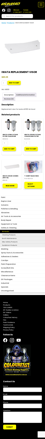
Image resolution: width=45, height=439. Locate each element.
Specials (4, 287)
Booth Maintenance (9, 238)
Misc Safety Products (9, 242)
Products (10, 23)
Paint (3, 197)
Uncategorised (7, 291)
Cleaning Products (8, 235)
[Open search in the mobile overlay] (17, 16)
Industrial (5, 283)
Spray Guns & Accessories (12, 252)
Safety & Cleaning (8, 228)
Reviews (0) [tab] (9, 99)
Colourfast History (10, 317)
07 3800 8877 (17, 11)
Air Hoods (5, 231)
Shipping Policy (9, 327)
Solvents (4, 205)
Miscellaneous (7, 272)
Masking (4, 249)
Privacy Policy (8, 330)
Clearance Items (8, 275)
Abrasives (5, 212)
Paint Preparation (8, 264)
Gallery (5, 315)
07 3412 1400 (27, 11)
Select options (31, 185)
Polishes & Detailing (9, 209)
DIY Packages (6, 279)
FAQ (4, 320)
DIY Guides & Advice (11, 310)
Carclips (4, 260)
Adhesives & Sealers (9, 256)
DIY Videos (7, 312)
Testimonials (8, 325)
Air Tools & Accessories (11, 216)
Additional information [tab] (25, 95)
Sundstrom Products (9, 245)
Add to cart (14, 83)
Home (4, 23)
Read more (10, 186)
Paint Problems (9, 322)
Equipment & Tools (9, 224)
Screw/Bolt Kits (7, 268)
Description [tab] (9, 95)
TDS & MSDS (7, 307)
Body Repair (6, 220)
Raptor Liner (6, 201)
